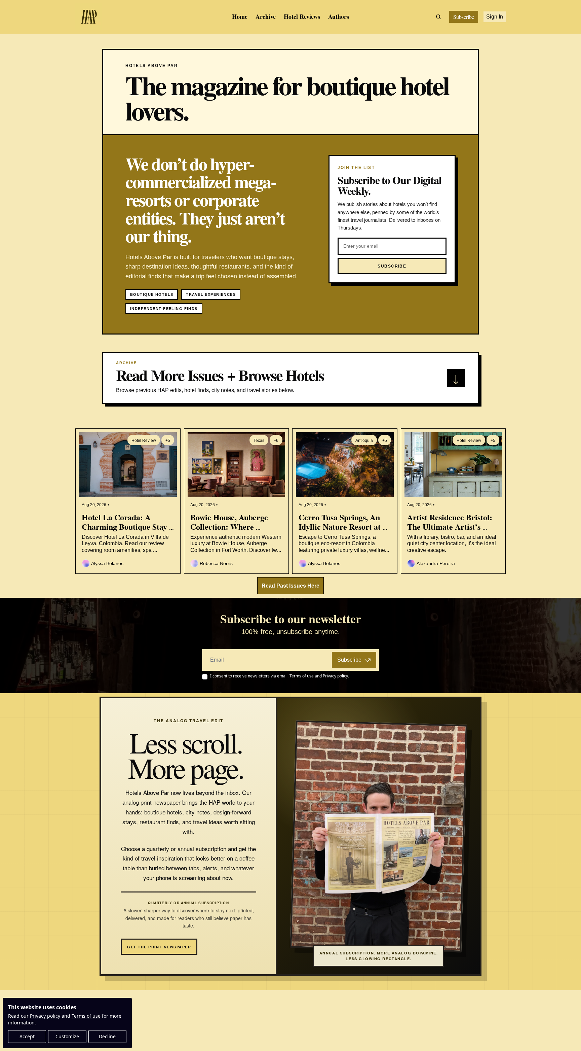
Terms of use (86, 1016)
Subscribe (349, 660)
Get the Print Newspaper (159, 946)
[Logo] (88, 16)
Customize (67, 1036)
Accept (27, 1036)
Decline (107, 1036)
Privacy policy (45, 1016)
